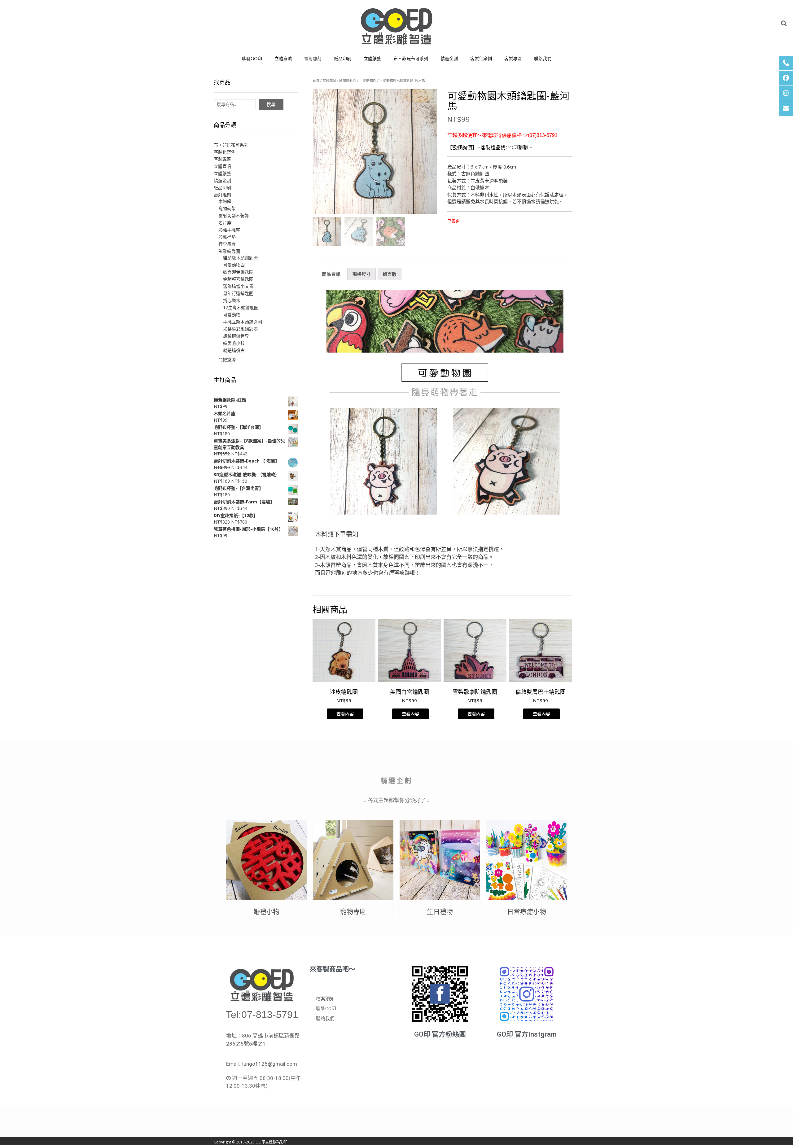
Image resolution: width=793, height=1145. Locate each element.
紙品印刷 (342, 58)
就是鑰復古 (234, 350)
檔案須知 (325, 999)
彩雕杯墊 (227, 237)
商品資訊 (331, 274)
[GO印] (396, 24)
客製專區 (513, 58)
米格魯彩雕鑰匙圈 (240, 329)
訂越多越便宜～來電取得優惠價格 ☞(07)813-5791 (502, 135)
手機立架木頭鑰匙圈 (242, 322)
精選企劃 (449, 58)
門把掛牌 (227, 359)
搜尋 (271, 104)
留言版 (389, 274)
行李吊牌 (227, 244)
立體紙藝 (372, 58)
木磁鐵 (224, 201)
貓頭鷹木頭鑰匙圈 (240, 258)
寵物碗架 (227, 208)
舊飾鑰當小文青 (238, 286)
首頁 (316, 80)
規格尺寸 (361, 274)
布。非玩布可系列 (410, 58)
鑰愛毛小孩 (234, 343)
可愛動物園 (367, 80)
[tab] (331, 274)
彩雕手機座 (229, 230)
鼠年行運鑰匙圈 (238, 293)
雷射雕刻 (313, 58)
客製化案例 (481, 58)
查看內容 (345, 714)
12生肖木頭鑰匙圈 (240, 307)
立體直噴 (283, 58)
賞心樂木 (231, 300)
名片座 (224, 223)
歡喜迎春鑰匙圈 (238, 272)
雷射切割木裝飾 (233, 215)
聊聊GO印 (252, 58)
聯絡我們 (542, 58)
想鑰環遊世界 (236, 336)
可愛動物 (231, 315)
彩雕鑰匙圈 (347, 80)
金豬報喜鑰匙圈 (238, 279)
